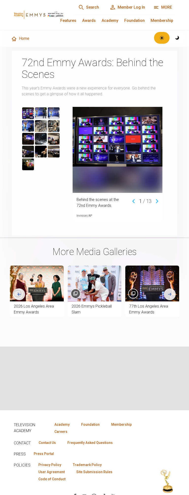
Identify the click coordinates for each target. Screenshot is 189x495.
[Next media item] (157, 201)
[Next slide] (170, 294)
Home (24, 38)
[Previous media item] (133, 201)
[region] (46, 162)
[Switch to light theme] (162, 38)
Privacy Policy (49, 465)
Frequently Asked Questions (90, 443)
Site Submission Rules (94, 472)
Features (68, 20)
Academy (110, 20)
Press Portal (44, 454)
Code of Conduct (51, 479)
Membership (162, 20)
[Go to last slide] (19, 294)
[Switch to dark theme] (177, 38)
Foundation (134, 20)
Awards (89, 20)
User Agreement (51, 472)
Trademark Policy (87, 465)
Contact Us (47, 443)
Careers (60, 432)
